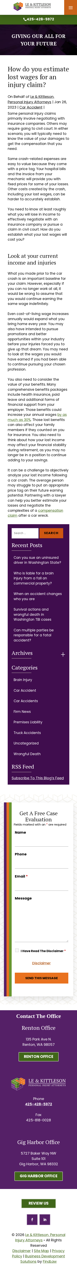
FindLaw (50, 1261)
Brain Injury (23, 679)
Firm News (22, 711)
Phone (21, 854)
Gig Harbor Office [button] (38, 1176)
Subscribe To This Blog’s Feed (38, 778)
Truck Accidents (27, 732)
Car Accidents (26, 701)
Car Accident (30, 107)
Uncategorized (26, 743)
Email (21, 876)
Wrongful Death (27, 754)
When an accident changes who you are (38, 596)
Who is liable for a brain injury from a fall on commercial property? (34, 578)
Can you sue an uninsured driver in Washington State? (37, 560)
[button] (71, 8)
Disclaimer (41, 963)
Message (23, 898)
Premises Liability (28, 722)
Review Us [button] (39, 1203)
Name (20, 832)
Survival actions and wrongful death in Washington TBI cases (32, 614)
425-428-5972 (40, 19)
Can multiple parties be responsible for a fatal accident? (34, 635)
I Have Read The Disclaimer (43, 951)
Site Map (41, 1250)
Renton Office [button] (38, 1056)
